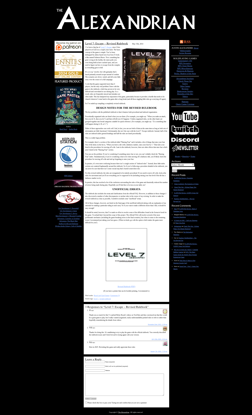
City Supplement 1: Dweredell (68, 208)
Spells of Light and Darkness (68, 223)
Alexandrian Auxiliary (185, 79)
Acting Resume (185, 53)
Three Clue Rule (180, 223)
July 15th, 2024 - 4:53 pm (159, 339)
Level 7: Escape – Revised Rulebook (106, 43)
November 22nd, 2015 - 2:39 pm (157, 324)
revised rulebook (105, 299)
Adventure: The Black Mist (68, 221)
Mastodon (185, 156)
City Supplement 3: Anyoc (68, 213)
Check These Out (185, 81)
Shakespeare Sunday (185, 91)
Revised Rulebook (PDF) (126, 287)
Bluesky (177, 156)
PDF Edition (68, 176)
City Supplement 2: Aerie (68, 211)
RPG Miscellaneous (185, 68)
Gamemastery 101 (185, 61)
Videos (185, 96)
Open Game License (185, 104)
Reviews (185, 89)
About (196, 48)
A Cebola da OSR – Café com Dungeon (185, 220)
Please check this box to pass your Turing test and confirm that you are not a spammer (117, 403)
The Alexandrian (123, 412)
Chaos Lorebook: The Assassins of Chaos (186, 184)
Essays (185, 84)
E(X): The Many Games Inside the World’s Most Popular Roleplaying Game (185, 254)
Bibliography (185, 51)
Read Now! (63, 129)
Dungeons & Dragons (185, 71)
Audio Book (73, 129)
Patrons (185, 101)
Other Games (185, 86)
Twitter (193, 156)
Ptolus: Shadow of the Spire (185, 74)
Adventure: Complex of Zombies (68, 218)
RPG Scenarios (185, 63)
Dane (175, 209)
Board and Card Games (102, 295)
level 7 (96, 299)
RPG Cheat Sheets (185, 66)
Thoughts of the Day (185, 94)
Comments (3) (115, 295)
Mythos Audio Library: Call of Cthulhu (68, 226)
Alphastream (177, 226)
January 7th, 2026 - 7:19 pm (158, 351)
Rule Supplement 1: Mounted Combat (68, 216)
